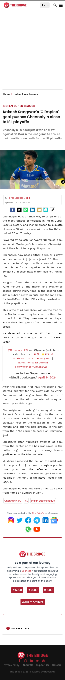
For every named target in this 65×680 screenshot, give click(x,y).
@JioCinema (26, 362)
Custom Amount (32, 602)
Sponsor (26, 571)
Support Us (42, 665)
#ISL (37, 354)
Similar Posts (20, 628)
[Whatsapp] (25, 209)
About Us (28, 665)
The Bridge (38, 513)
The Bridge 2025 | (20, 671)
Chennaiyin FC (12, 500)
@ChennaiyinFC (18, 350)
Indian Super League (43, 500)
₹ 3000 (33, 590)
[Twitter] (19, 209)
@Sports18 (41, 362)
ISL (26, 500)
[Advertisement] (32, 52)
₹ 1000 (48, 590)
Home (7, 94)
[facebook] (12, 209)
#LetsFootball (22, 358)
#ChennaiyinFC (41, 358)
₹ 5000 (17, 590)
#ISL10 (49, 354)
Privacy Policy (11, 665)
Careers (56, 665)
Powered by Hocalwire (43, 671)
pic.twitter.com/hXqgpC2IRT (33, 366)
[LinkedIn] (32, 209)
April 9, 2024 (47, 377)
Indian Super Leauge (19, 106)
